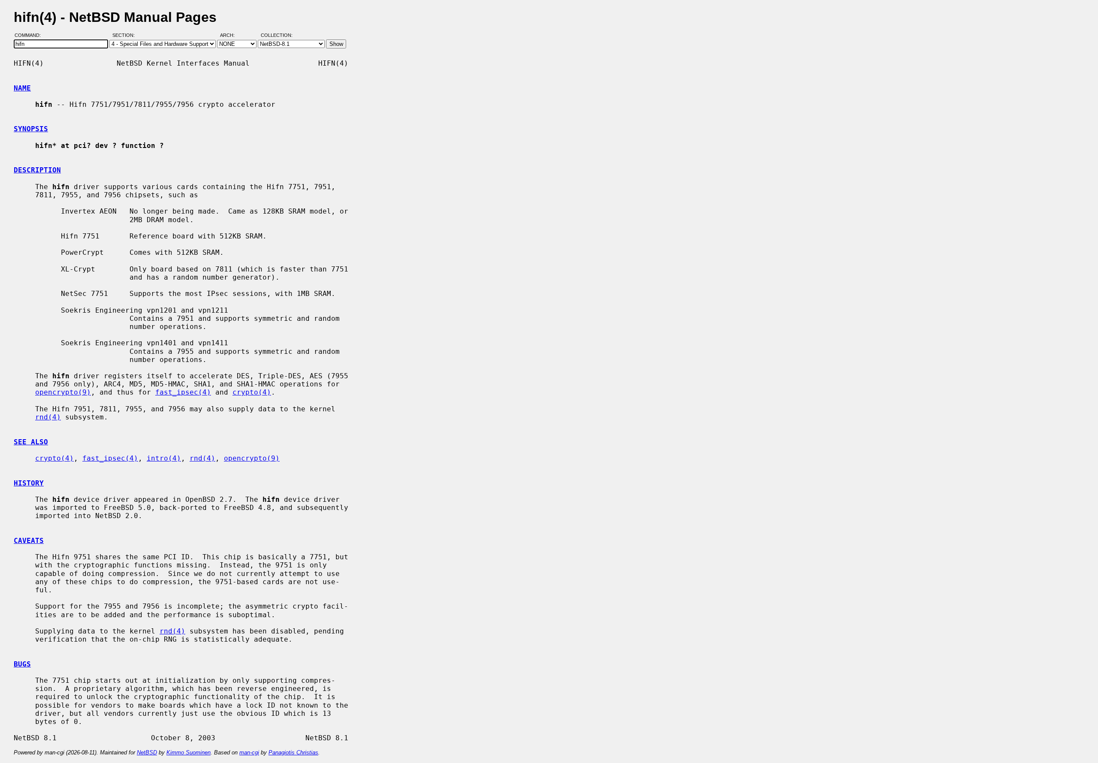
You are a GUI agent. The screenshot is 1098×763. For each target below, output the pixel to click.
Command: (30, 35)
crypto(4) (251, 392)
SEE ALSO (31, 442)
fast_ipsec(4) (183, 392)
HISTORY (29, 483)
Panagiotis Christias (293, 752)
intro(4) (164, 458)
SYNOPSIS (31, 129)
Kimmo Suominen (188, 752)
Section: (125, 35)
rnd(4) (48, 417)
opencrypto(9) (63, 392)
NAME (22, 88)
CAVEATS (29, 541)
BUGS (22, 664)
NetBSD (147, 752)
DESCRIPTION (37, 170)
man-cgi (249, 752)
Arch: (231, 35)
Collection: (277, 35)
